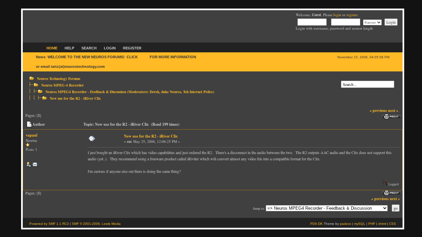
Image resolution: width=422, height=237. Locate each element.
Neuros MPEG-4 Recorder (62, 85)
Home (51, 48)
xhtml (382, 223)
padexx (345, 223)
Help (69, 48)
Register (132, 48)
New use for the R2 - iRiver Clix (75, 98)
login (337, 14)
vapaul (31, 135)
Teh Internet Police (198, 91)
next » (393, 110)
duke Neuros (171, 91)
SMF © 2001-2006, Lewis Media (96, 223)
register (352, 14)
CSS (392, 223)
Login (110, 48)
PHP (371, 223)
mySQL (359, 223)
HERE (144, 57)
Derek (154, 91)
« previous (378, 110)
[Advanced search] (342, 78)
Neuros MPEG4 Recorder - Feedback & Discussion (85, 91)
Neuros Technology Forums (58, 78)
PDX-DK (316, 223)
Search (89, 48)
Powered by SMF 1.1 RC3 (49, 223)
